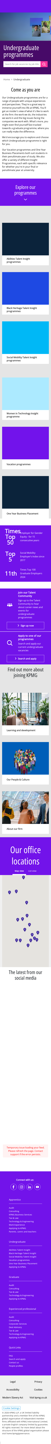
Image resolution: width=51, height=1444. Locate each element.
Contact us (14, 1362)
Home (6, 79)
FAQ (11, 1355)
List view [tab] (32, 871)
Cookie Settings (11, 1408)
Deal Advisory (15, 1327)
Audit (11, 1207)
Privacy (38, 1381)
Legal (13, 1381)
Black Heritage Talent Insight (22, 1253)
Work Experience (17, 1224)
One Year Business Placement (23, 1263)
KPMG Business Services (20, 1214)
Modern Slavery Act (12, 1397)
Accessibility (12, 1389)
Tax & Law (13, 1218)
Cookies (38, 1389)
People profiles (16, 1366)
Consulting (14, 1211)
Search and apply (26, 658)
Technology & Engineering (21, 1221)
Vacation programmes (19, 1260)
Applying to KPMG (17, 1228)
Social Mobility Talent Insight (22, 1256)
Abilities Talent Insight (19, 1250)
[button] (23, 877)
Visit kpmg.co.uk (38, 1397)
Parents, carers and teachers (22, 1231)
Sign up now (27, 625)
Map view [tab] (19, 871)
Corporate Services (18, 1323)
